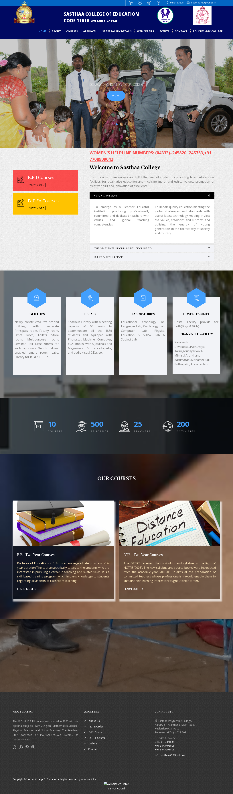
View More (36, 184)
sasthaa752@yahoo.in (173, 755)
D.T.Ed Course (97, 737)
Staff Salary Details (117, 31)
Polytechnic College (208, 31)
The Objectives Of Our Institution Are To (123, 248)
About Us (94, 721)
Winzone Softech (89, 779)
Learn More (25, 589)
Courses (72, 31)
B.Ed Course (95, 732)
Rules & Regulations (108, 257)
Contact (181, 31)
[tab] (152, 195)
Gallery (92, 743)
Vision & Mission (105, 195)
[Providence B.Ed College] (172, 15)
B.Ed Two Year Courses (36, 554)
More (116, 95)
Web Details (145, 31)
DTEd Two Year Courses (143, 554)
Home (43, 31)
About (57, 31)
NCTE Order (95, 726)
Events (164, 31)
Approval (90, 31)
